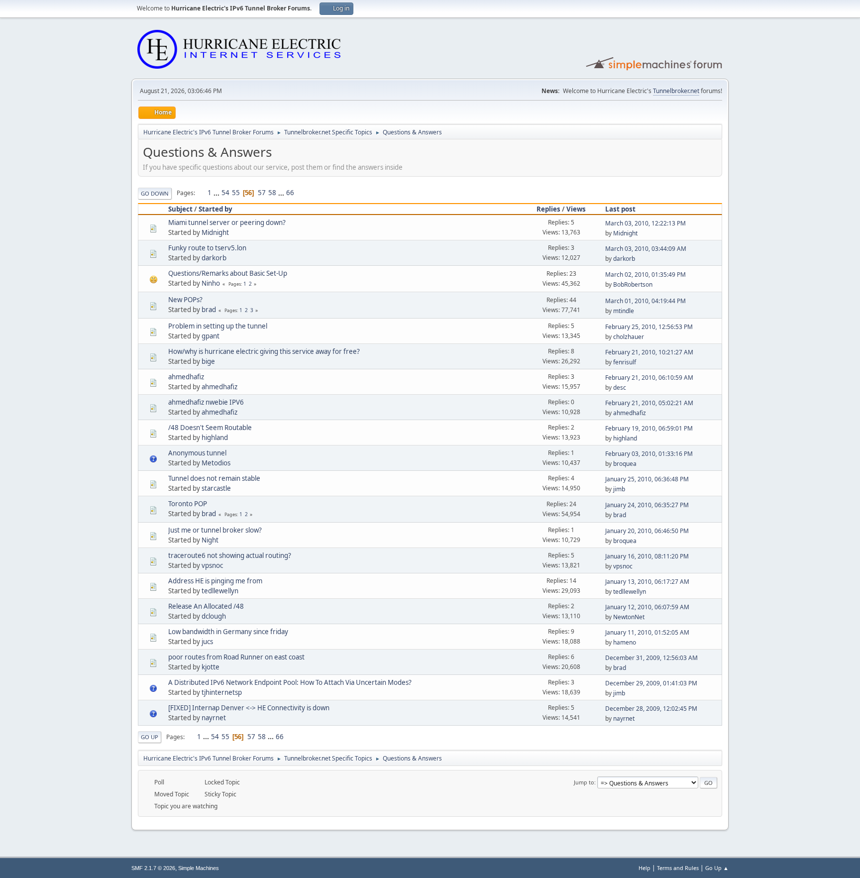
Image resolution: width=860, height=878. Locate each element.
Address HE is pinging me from (215, 580)
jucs (207, 641)
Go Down (155, 193)
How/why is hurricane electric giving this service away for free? (264, 351)
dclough (214, 616)
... (217, 192)
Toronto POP (187, 503)
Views (576, 209)
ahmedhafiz (186, 376)
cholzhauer (628, 336)
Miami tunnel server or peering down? (227, 222)
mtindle (623, 311)
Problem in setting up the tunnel (217, 326)
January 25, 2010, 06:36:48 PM (647, 479)
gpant (210, 335)
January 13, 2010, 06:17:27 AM (647, 581)
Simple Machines (198, 868)
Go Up (149, 737)
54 (225, 192)
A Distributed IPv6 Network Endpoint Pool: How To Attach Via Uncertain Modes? (290, 682)
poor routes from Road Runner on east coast (236, 657)
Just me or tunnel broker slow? (215, 530)
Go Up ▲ (717, 868)
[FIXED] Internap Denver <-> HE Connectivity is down (248, 707)
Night (210, 540)
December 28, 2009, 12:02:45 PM (651, 708)
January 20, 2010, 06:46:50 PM (647, 531)
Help (644, 868)
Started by (215, 209)
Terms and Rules (678, 868)
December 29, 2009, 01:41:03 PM (651, 683)
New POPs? (185, 299)
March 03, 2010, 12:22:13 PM (645, 223)
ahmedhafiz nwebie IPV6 (206, 402)
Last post (620, 209)
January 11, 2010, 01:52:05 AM (647, 632)
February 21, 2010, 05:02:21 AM (649, 403)
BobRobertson (632, 284)
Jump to (584, 782)
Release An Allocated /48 (206, 606)
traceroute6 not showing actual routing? (229, 555)
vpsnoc (212, 565)
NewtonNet (629, 617)
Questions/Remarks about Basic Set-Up (227, 273)
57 (262, 192)
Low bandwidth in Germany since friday (228, 631)
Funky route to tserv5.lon (207, 247)
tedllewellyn (220, 590)
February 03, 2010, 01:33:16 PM (649, 453)
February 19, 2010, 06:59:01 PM (649, 428)
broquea (625, 463)
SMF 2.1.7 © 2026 (153, 868)
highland (215, 437)
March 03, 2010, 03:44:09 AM (645, 248)
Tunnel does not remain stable (214, 478)
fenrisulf (624, 362)
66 (290, 192)
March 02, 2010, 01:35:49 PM (645, 274)
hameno (624, 642)
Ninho (211, 283)
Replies (548, 209)
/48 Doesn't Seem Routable (210, 427)
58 (272, 192)
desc (619, 387)
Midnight (215, 232)
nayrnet (214, 717)
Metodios (216, 462)
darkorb (214, 257)
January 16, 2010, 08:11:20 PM (647, 556)
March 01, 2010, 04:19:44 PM (645, 301)
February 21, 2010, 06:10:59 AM (649, 377)
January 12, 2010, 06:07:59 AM (647, 607)
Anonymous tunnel (197, 452)
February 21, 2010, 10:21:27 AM (649, 352)
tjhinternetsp (222, 692)
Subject (180, 209)
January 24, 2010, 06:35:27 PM (647, 505)
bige (208, 361)
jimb (619, 489)
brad (209, 309)
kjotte (210, 666)
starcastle (216, 488)
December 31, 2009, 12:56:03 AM (651, 658)
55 (236, 192)
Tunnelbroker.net (676, 91)
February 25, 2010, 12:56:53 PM (649, 327)
